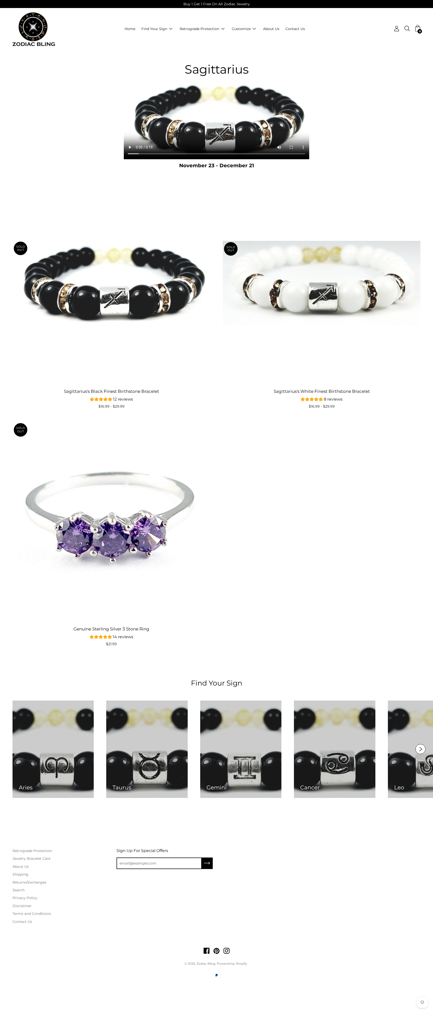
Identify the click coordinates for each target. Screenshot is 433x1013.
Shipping (20, 874)
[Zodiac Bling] (34, 29)
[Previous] (17, 283)
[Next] (206, 283)
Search (19, 890)
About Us (271, 29)
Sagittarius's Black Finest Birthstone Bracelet (111, 391)
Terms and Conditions (32, 913)
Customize (241, 29)
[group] (111, 400)
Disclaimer (22, 906)
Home (130, 29)
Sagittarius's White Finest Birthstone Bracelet (322, 391)
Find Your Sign (154, 29)
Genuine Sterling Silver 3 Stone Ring (111, 628)
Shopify (241, 963)
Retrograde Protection (199, 29)
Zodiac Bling (205, 963)
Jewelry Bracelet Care (31, 858)
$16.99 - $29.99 (111, 406)
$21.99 (111, 644)
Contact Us (295, 29)
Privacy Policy (25, 898)
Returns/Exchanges (29, 882)
